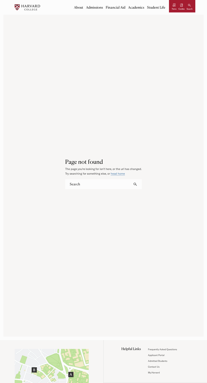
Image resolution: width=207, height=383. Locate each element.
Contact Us (154, 366)
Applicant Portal (156, 355)
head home (118, 173)
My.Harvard (154, 372)
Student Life (156, 7)
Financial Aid (115, 7)
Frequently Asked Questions (162, 349)
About (78, 7)
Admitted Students (157, 361)
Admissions (94, 7)
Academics (136, 7)
